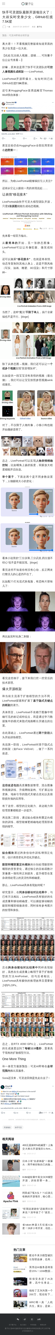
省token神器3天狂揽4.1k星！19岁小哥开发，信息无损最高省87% (37, 1228)
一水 (8, 27)
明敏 (24, 1217)
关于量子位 (12, 1325)
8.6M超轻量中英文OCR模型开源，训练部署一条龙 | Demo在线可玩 (37, 1180)
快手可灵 (18, 1127)
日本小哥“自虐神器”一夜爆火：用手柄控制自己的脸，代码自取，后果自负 (37, 1164)
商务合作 (43, 1325)
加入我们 (23, 1325)
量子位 (39, 27)
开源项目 (7, 1127)
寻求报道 (33, 1325)
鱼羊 (24, 1169)
